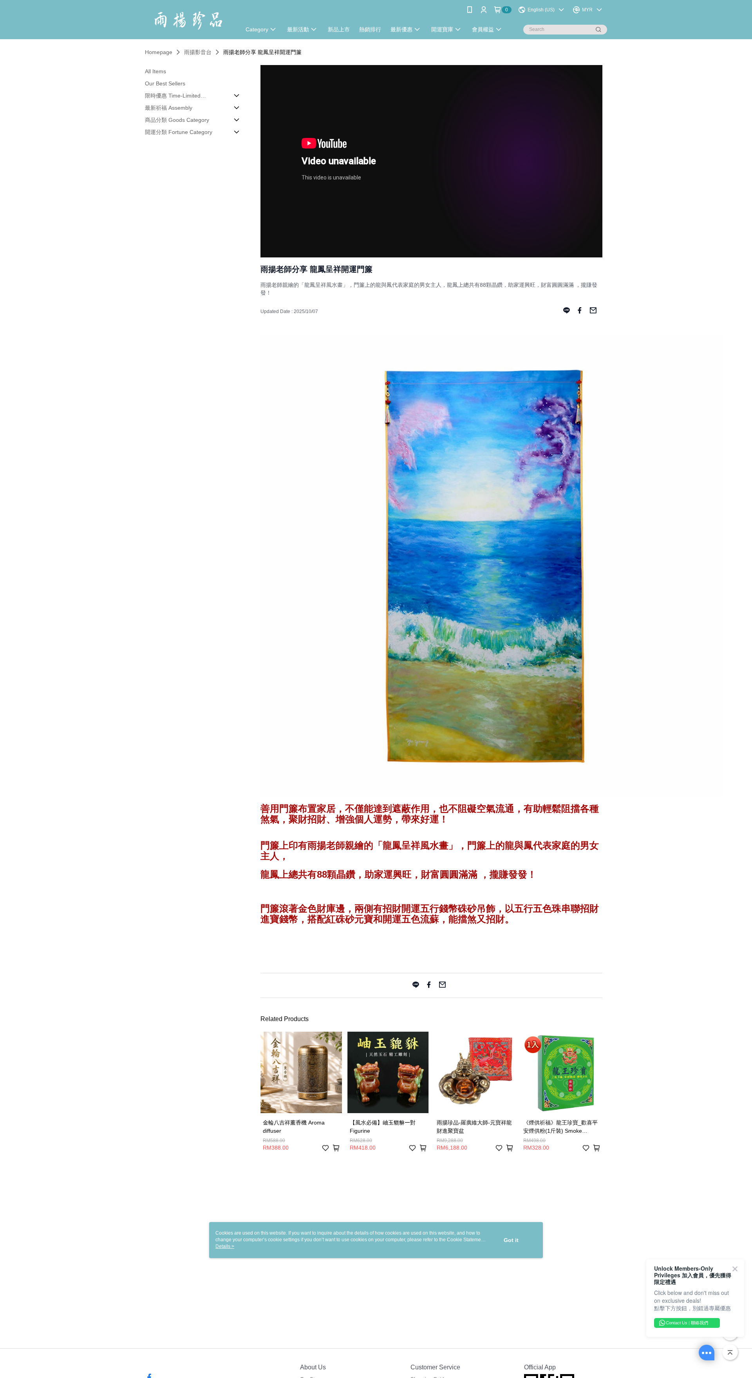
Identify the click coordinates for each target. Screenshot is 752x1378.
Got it (511, 1240)
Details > (224, 1246)
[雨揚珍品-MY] (188, 20)
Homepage (158, 52)
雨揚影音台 (198, 52)
